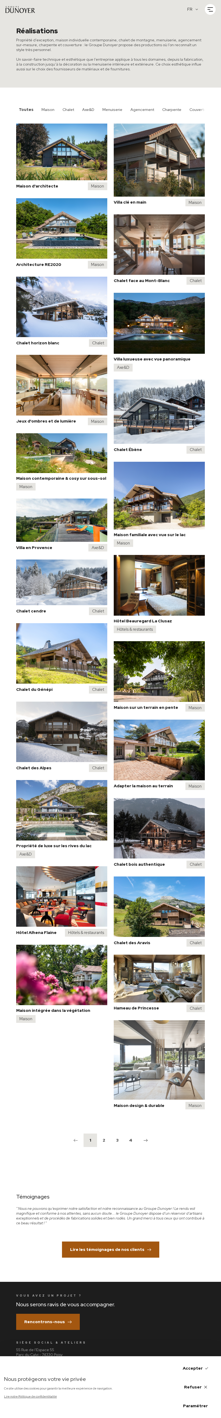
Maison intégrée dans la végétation (53, 1010)
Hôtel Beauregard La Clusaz (143, 621)
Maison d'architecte (37, 186)
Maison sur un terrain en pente (146, 707)
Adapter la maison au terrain (143, 786)
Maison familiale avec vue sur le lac (150, 534)
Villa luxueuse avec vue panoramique (152, 359)
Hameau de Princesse (136, 1008)
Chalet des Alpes (33, 768)
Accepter (193, 1368)
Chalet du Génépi (34, 689)
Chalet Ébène (128, 449)
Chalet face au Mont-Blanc (142, 280)
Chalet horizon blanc (37, 343)
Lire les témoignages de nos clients (107, 1249)
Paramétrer (195, 1406)
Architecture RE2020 (38, 264)
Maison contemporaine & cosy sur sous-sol (61, 478)
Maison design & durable (139, 1105)
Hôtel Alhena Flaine (36, 932)
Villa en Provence (34, 547)
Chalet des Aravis (132, 943)
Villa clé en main (130, 202)
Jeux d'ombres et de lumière (46, 421)
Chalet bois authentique (139, 864)
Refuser (193, 1387)
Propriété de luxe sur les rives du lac (54, 846)
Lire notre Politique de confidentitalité (30, 1396)
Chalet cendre (31, 611)
